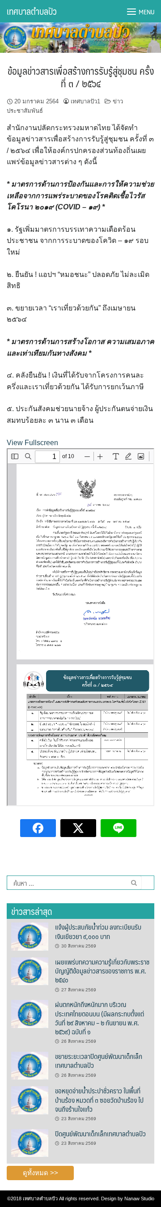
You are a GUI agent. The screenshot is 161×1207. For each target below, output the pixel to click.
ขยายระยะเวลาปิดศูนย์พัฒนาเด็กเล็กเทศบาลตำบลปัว (98, 1060)
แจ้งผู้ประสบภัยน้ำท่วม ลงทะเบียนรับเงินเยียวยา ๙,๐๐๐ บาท (98, 931)
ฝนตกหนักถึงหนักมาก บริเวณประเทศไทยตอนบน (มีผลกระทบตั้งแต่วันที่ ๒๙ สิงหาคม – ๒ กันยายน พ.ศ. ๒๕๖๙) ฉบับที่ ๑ (99, 1017)
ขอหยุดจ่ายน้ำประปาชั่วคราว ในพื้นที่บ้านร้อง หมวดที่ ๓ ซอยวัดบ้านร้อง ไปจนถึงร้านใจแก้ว (99, 1099)
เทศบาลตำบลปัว (32, 11)
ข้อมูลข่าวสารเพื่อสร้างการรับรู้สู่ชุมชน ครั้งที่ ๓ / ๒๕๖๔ (81, 77)
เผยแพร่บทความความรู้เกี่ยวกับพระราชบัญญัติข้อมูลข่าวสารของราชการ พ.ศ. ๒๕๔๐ (102, 971)
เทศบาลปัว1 (85, 101)
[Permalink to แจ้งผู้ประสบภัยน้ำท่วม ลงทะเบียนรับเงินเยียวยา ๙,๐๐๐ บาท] (29, 935)
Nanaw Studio (139, 1198)
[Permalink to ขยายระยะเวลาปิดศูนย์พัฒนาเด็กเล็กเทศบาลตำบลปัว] (29, 1065)
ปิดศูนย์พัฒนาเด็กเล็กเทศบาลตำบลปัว (100, 1133)
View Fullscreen (32, 442)
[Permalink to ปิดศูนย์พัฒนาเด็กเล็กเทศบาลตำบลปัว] (29, 1142)
